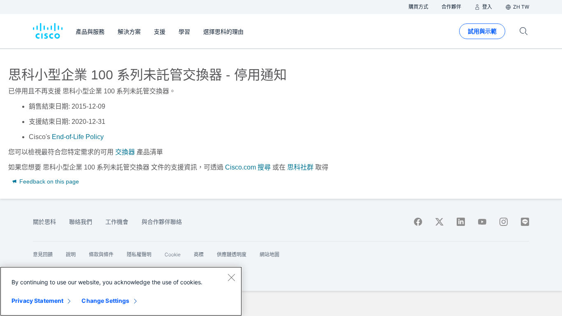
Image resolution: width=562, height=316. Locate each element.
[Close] (231, 277)
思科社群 (300, 167)
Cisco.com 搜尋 (248, 167)
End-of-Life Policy (78, 136)
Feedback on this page (48, 181)
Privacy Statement (37, 300)
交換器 (125, 152)
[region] (121, 291)
